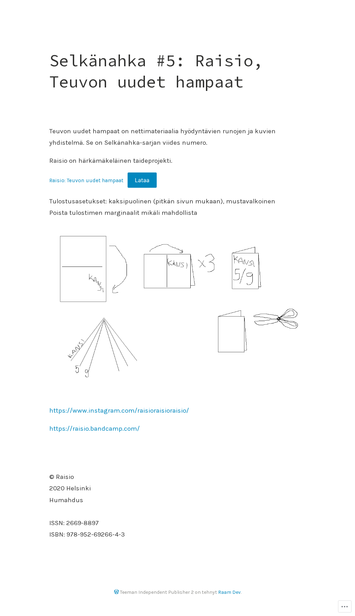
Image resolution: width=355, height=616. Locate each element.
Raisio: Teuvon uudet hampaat (86, 180)
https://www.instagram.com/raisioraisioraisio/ (119, 410)
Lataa (142, 180)
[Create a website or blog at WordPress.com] (116, 592)
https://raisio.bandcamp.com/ (94, 428)
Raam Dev (229, 592)
